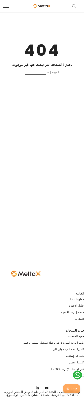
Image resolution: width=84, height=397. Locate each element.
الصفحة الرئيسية (35, 72)
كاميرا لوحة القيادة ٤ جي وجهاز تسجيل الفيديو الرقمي (53, 343)
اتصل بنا (79, 319)
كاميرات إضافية (75, 356)
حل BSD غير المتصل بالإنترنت (67, 369)
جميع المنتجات (76, 336)
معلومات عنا (77, 299)
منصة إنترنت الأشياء (72, 312)
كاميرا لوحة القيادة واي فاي (68, 349)
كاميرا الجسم (76, 362)
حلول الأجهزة (76, 306)
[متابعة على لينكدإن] (37, 388)
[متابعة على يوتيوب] (46, 388)
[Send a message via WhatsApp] (77, 375)
